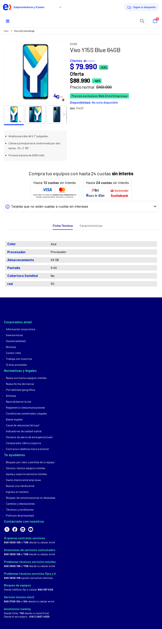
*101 (21, 613)
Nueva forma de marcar (20, 383)
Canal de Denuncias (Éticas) (22, 425)
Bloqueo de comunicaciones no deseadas (30, 497)
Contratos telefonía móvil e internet (27, 449)
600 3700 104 (12, 601)
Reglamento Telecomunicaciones (25, 407)
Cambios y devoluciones (20, 503)
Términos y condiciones (20, 509)
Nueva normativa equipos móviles (26, 378)
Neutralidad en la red (18, 401)
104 (25, 601)
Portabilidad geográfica (20, 389)
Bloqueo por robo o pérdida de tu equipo (30, 462)
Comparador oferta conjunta (23, 443)
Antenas (11, 395)
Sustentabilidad (15, 341)
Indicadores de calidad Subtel (23, 431)
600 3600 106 (12, 542)
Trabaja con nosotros (19, 358)
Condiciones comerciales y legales (26, 413)
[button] (63, 100)
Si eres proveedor (16, 364)
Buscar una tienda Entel (20, 485)
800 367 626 (45, 589)
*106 (25, 542)
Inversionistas (14, 335)
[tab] (63, 226)
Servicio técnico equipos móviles (25, 468)
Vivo (6, 30)
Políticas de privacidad (20, 515)
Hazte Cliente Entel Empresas (23, 480)
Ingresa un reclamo (17, 491)
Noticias (11, 347)
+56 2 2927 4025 (39, 616)
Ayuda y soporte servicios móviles (26, 474)
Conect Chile (13, 352)
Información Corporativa (20, 329)
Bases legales (14, 419)
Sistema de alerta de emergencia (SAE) (29, 437)
